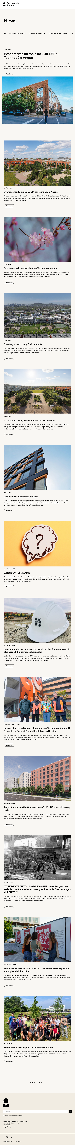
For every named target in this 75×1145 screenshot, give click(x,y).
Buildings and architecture (17, 33)
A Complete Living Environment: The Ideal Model (29, 420)
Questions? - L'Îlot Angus (17, 572)
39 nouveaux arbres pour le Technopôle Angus (28, 1047)
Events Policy (18, 1141)
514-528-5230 (7, 1125)
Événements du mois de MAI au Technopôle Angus (30, 268)
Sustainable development (37, 33)
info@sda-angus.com (9, 1127)
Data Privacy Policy (7, 1141)
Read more (10, 74)
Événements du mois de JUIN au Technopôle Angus (31, 192)
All (5, 33)
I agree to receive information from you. (14, 1115)
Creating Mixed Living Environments (23, 344)
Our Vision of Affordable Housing (21, 496)
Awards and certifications (58, 33)
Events (72, 33)
